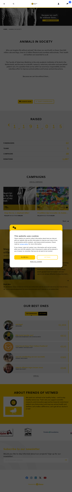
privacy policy (24, 244)
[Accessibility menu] (70, 2)
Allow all (24, 257)
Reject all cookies (36, 261)
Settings (47, 257)
